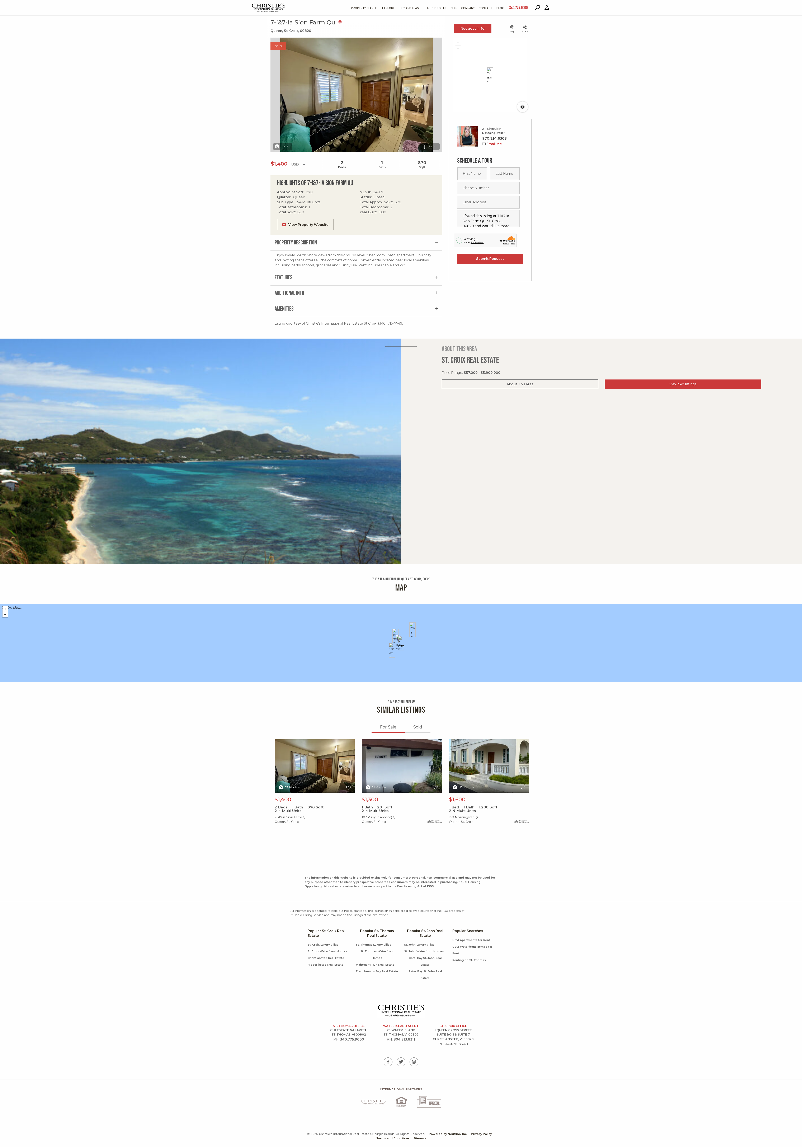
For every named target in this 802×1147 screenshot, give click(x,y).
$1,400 (283, 799)
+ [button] (458, 43)
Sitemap (419, 1138)
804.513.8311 (404, 1039)
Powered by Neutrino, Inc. (448, 1134)
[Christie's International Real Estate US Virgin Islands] (258, 4)
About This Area (520, 384)
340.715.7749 (456, 1044)
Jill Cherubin (491, 129)
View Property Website (308, 225)
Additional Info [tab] (289, 293)
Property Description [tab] (296, 242)
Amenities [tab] (284, 308)
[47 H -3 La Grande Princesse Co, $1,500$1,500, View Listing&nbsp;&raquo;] (412, 629)
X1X (277, 742)
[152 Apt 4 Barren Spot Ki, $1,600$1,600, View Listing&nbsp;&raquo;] (392, 650)
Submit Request (490, 259)
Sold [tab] (417, 727)
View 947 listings (682, 384)
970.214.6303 (494, 138)
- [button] (458, 48)
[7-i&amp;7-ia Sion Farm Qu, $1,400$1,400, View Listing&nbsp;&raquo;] (401, 643)
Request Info (472, 28)
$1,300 (370, 799)
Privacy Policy (481, 1134)
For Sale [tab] (388, 727)
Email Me (494, 144)
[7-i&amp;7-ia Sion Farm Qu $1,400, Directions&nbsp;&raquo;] (490, 74)
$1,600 (457, 799)
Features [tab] (283, 277)
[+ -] (490, 75)
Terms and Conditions (393, 1138)
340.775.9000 (352, 1039)
